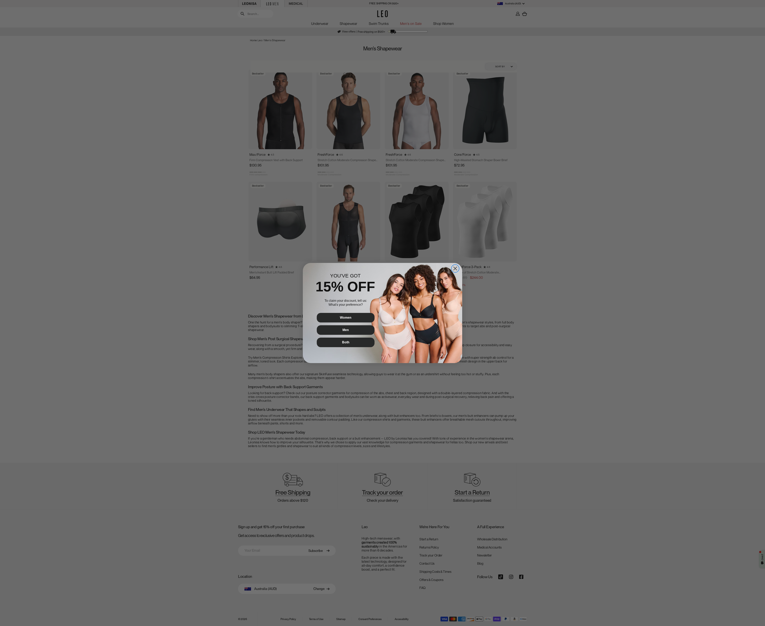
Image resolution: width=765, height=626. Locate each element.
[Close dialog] (455, 268)
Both (345, 342)
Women (345, 317)
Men (345, 330)
